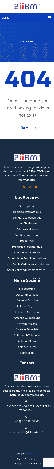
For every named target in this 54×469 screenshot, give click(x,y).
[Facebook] (18, 187)
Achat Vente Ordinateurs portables (27, 264)
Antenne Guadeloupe (27, 318)
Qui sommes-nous (27, 294)
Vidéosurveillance (27, 229)
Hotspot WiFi (27, 241)
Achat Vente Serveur (27, 252)
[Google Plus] (24, 187)
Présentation (27, 288)
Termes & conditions (27, 459)
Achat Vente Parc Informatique (27, 258)
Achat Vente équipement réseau (27, 270)
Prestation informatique (27, 246)
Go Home (28, 127)
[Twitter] (30, 187)
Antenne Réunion (27, 300)
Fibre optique (27, 206)
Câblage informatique (27, 211)
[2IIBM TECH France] (27, 6)
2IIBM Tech (34, 453)
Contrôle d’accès (27, 223)
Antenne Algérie (27, 323)
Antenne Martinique (27, 312)
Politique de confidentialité (28, 463)
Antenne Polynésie (27, 329)
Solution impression (27, 235)
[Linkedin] (36, 187)
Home (23, 41)
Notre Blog (27, 352)
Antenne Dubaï (27, 347)
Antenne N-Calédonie (27, 335)
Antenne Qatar (27, 341)
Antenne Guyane (27, 306)
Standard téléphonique (27, 217)
